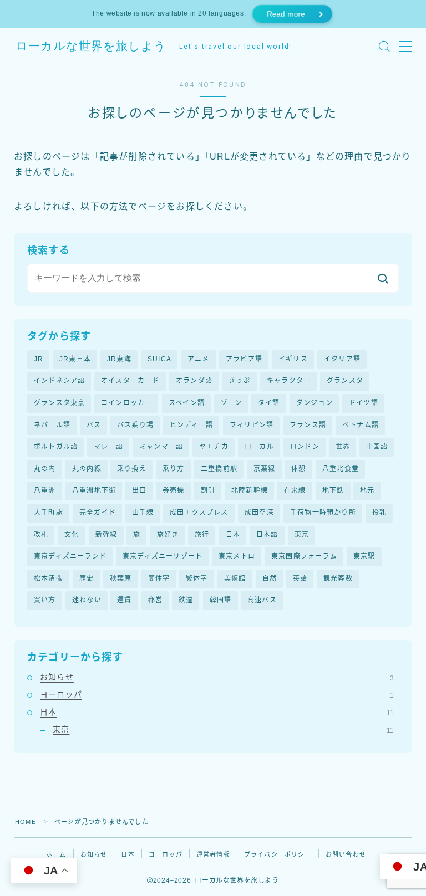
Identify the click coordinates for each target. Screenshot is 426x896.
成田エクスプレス (199, 512)
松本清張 (48, 578)
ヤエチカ (214, 446)
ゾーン (231, 403)
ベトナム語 (360, 425)
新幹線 (106, 535)
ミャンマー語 (161, 446)
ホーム (56, 854)
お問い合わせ (346, 854)
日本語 (267, 535)
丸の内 (45, 469)
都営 (155, 600)
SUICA (159, 359)
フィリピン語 (251, 425)
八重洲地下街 (94, 490)
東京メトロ (237, 556)
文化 (71, 535)
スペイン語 (187, 403)
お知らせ (217, 677)
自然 (269, 578)
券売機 (174, 490)
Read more (286, 14)
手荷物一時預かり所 (323, 512)
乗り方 (174, 469)
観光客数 (338, 578)
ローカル (259, 446)
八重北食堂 (340, 469)
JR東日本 (75, 359)
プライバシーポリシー (278, 854)
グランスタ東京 (59, 403)
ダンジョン (314, 403)
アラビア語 (244, 359)
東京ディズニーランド (70, 556)
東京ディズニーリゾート (162, 556)
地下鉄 (333, 490)
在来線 (295, 490)
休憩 (298, 469)
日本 (233, 535)
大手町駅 (48, 512)
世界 (343, 446)
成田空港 (259, 512)
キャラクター (289, 381)
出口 (139, 490)
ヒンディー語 (191, 425)
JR (38, 359)
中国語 (377, 446)
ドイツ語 (363, 403)
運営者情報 (213, 854)
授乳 (379, 512)
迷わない (87, 600)
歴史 (86, 578)
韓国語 (221, 600)
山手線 (143, 512)
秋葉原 (121, 578)
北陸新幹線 (249, 490)
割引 (208, 490)
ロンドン (305, 446)
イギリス (293, 359)
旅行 (202, 535)
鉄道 (186, 600)
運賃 (124, 600)
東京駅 (364, 556)
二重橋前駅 (219, 469)
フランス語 (308, 425)
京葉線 (264, 469)
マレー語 (108, 446)
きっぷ (240, 381)
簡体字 (159, 578)
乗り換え (131, 469)
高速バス (262, 600)
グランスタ (345, 381)
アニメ (198, 359)
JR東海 (119, 359)
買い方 (45, 600)
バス (94, 425)
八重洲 (45, 490)
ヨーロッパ (217, 694)
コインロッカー (126, 403)
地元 (367, 490)
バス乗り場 (135, 425)
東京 (302, 535)
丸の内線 (87, 469)
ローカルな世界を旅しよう (91, 46)
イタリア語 (342, 359)
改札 (41, 535)
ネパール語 (52, 425)
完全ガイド (97, 512)
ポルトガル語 (56, 446)
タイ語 (269, 403)
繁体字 (197, 578)
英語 (300, 578)
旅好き (168, 535)
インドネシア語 (59, 381)
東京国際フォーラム (304, 556)
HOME (25, 821)
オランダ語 (194, 381)
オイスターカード (130, 381)
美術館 (235, 578)
